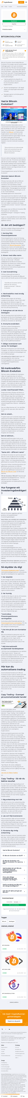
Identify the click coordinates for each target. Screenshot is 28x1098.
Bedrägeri (11, 921)
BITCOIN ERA (5, 945)
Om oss (17, 1047)
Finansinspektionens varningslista (11, 623)
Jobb (16, 1057)
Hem (2, 6)
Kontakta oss (18, 1049)
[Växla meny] (26, 2)
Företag (3, 1049)
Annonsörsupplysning (6, 1068)
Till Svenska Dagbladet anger (10, 570)
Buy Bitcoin (14, 21)
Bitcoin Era (4, 471)
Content (5, 1096)
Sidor (6, 6)
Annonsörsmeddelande (22, 6)
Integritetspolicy (5, 1064)
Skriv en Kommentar (14, 904)
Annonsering (18, 1055)
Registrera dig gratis (14, 1021)
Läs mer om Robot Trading (9, 772)
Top (23, 1096)
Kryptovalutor (4, 1047)
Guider (10, 6)
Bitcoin (11, 132)
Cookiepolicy (4, 1062)
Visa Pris (14, 24)
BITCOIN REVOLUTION (8, 993)
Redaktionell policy (19, 1051)
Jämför (21, 2)
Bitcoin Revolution (15, 245)
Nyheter (3, 1053)
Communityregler (5, 1066)
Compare (14, 1096)
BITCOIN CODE (6, 969)
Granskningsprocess (19, 1053)
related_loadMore (14, 1002)
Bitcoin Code (12, 471)
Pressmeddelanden (5, 1055)
